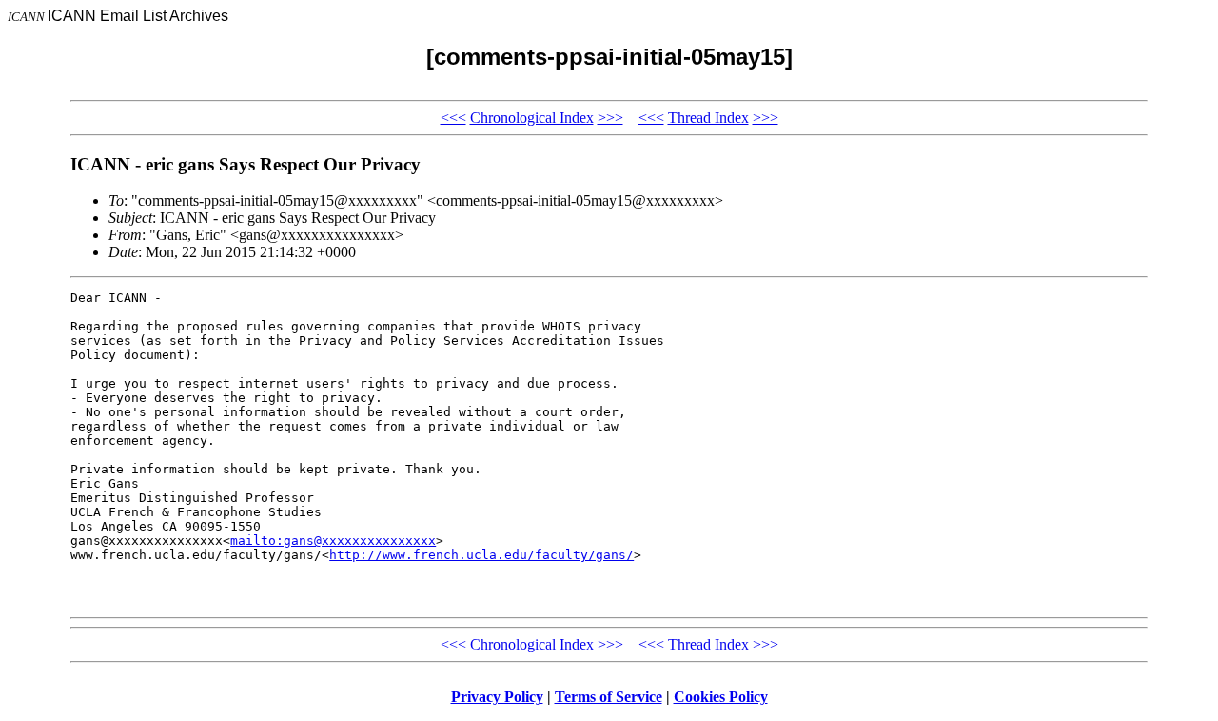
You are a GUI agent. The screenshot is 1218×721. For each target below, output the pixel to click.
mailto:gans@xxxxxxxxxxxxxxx (333, 540)
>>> (610, 118)
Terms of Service (608, 697)
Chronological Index (532, 118)
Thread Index (708, 118)
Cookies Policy (721, 697)
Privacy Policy (497, 697)
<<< (453, 118)
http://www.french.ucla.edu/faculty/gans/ (481, 555)
